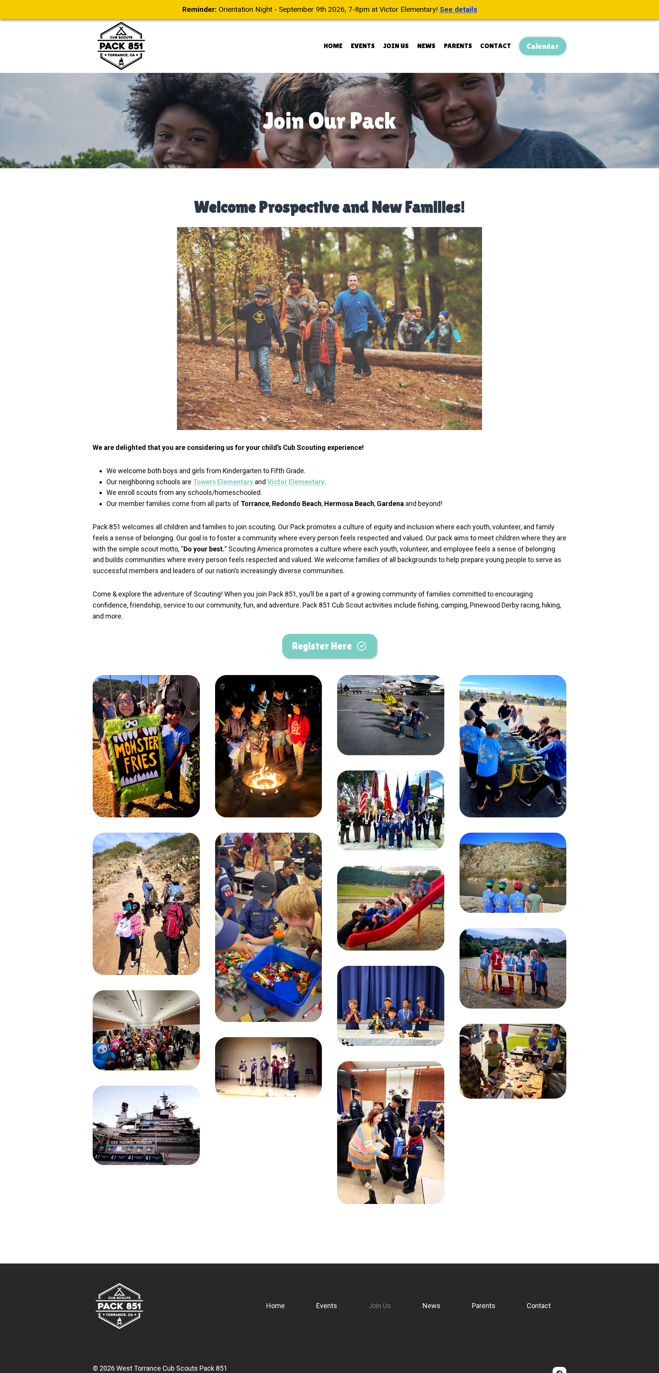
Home (333, 46)
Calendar (543, 46)
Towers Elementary (223, 482)
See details (458, 9)
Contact (495, 46)
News (426, 46)
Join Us (396, 46)
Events (363, 46)
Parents (458, 46)
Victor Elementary (296, 482)
